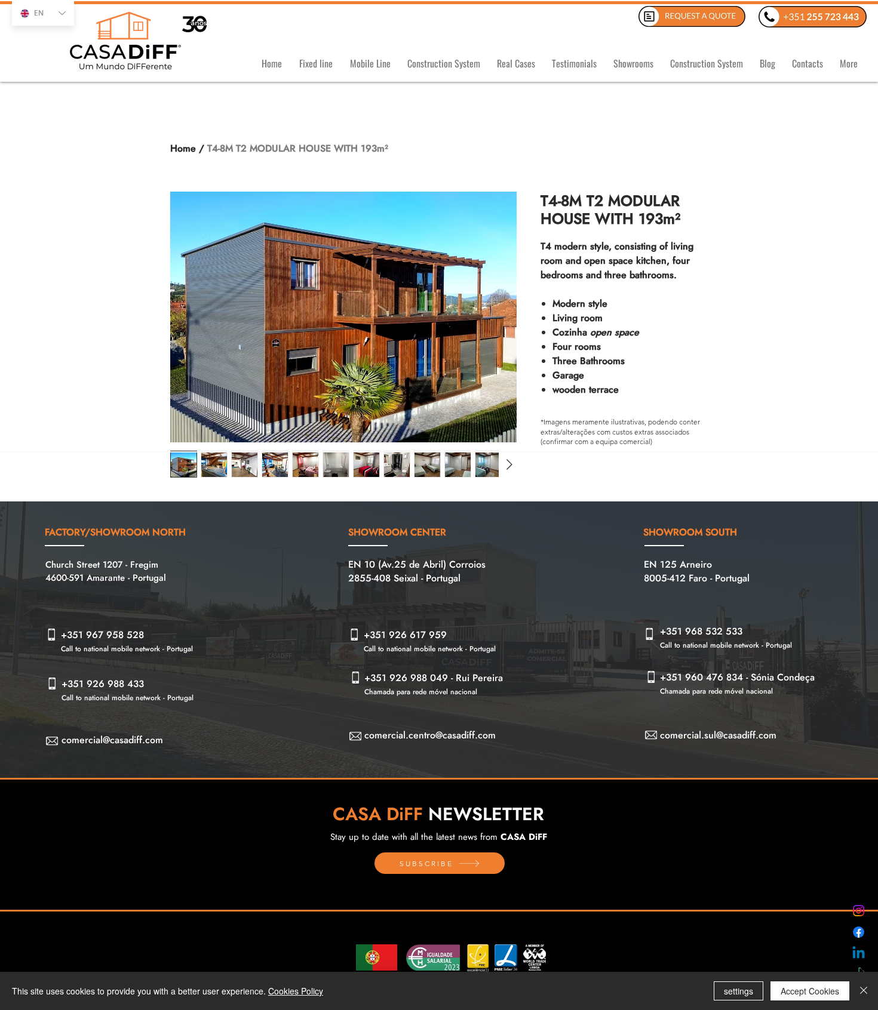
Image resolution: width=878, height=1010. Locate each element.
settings (738, 991)
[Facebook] (858, 932)
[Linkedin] (858, 953)
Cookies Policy (295, 991)
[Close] (863, 990)
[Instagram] (858, 910)
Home (183, 148)
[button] (315, 58)
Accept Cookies (810, 991)
